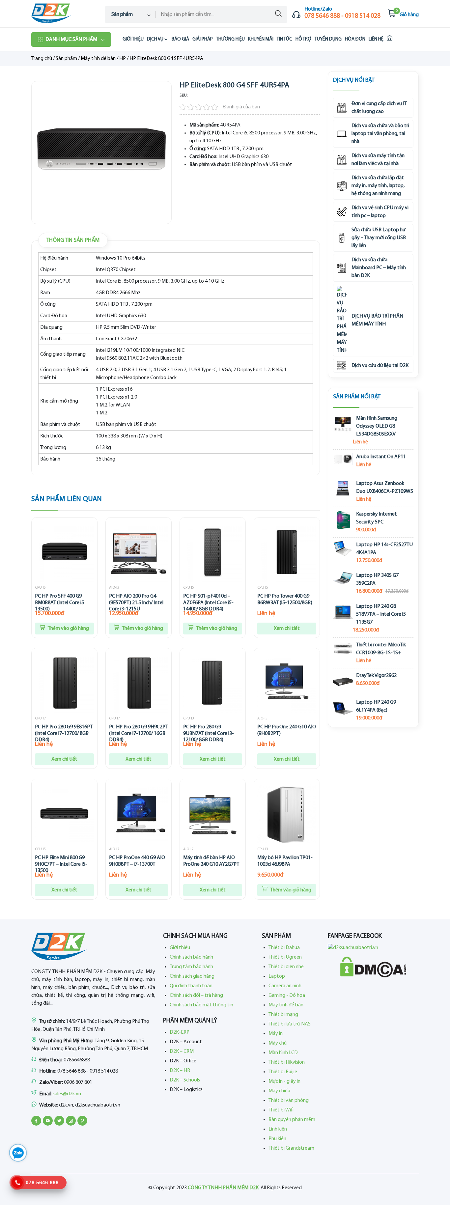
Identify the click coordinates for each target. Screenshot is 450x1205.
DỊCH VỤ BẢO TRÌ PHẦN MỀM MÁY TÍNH (377, 320)
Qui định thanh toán (191, 986)
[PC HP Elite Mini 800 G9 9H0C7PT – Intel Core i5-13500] (64, 813)
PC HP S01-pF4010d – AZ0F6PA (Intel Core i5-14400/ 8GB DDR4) (208, 602)
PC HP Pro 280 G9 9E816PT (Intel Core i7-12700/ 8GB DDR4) (64, 733)
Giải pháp (202, 39)
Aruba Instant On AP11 (381, 457)
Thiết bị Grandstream (291, 1148)
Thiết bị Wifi (281, 1110)
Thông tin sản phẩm (72, 240)
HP (122, 58)
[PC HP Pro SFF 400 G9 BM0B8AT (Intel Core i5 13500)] (64, 552)
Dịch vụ (155, 39)
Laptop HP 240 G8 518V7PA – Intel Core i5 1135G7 (381, 614)
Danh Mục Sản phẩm (71, 39)
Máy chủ (277, 1043)
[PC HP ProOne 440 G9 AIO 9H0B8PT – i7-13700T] (138, 813)
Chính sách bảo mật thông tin (201, 1005)
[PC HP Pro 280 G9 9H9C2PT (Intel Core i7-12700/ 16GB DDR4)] (138, 683)
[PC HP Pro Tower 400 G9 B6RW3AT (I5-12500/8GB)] (286, 552)
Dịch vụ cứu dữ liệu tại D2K (380, 365)
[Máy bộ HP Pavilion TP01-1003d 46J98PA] (286, 813)
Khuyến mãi (260, 39)
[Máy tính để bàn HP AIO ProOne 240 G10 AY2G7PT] (212, 813)
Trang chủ (41, 58)
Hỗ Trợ (303, 39)
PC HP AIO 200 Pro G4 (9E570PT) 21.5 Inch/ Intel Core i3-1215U (136, 602)
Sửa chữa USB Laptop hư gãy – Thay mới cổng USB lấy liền (379, 237)
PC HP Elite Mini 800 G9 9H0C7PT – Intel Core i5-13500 (61, 864)
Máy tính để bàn (98, 58)
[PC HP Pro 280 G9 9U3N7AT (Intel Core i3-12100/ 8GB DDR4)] (212, 683)
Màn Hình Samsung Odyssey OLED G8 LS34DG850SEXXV (376, 426)
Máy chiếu (279, 1091)
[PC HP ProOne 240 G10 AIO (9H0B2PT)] (286, 683)
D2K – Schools (185, 1080)
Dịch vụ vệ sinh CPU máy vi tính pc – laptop (380, 211)
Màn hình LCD (283, 1052)
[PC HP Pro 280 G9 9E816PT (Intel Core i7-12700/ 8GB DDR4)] (64, 683)
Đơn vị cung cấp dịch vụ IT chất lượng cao (379, 107)
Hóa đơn (355, 39)
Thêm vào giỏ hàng (68, 628)
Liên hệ (376, 39)
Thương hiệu (230, 39)
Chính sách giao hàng (192, 976)
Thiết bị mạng (283, 1014)
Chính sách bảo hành (191, 957)
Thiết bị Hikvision (286, 1062)
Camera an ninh (284, 986)
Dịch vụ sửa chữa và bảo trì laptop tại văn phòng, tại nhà (380, 133)
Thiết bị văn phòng (288, 1100)
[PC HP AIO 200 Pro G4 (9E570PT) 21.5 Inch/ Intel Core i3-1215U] (138, 552)
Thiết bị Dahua (284, 947)
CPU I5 (40, 588)
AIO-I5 (262, 718)
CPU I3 (188, 718)
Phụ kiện (277, 1138)
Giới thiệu (133, 39)
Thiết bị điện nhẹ (286, 966)
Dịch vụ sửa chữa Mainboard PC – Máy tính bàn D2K (379, 267)
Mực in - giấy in (284, 1081)
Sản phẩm (66, 58)
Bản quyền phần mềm (291, 1119)
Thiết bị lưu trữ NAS (289, 1024)
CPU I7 (40, 718)
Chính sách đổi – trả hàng (196, 995)
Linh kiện (277, 1129)
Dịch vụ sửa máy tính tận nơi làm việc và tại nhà (378, 159)
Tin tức (284, 39)
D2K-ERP (179, 1032)
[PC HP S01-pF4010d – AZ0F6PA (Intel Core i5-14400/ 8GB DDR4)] (212, 552)
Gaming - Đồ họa (286, 995)
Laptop (276, 976)
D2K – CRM (182, 1051)
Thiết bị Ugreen (285, 957)
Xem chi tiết (287, 628)
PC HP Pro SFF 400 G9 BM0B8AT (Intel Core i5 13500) (59, 602)
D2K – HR (180, 1070)
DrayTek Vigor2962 (376, 675)
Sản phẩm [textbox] (122, 14)
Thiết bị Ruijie (282, 1072)
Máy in (275, 1033)
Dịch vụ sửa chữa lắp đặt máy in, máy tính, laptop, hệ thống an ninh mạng (378, 185)
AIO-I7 (114, 849)
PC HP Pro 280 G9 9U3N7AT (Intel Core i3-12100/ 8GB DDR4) (208, 733)
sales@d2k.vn (67, 1094)
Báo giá (180, 39)
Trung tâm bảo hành (191, 966)
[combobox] (130, 14)
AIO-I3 (114, 588)
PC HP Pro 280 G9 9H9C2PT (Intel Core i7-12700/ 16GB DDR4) (138, 733)
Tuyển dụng (328, 39)
